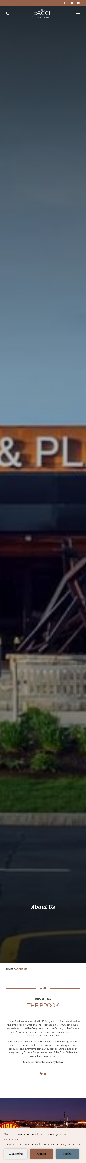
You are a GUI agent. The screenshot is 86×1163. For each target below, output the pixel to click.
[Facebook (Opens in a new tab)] (64, 3)
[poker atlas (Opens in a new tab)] (78, 3)
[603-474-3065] (7, 13)
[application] (43, 1145)
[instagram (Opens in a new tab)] (71, 3)
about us (43, 999)
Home (9, 969)
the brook (43, 1005)
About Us (43, 907)
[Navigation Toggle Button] (78, 13)
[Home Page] (43, 13)
